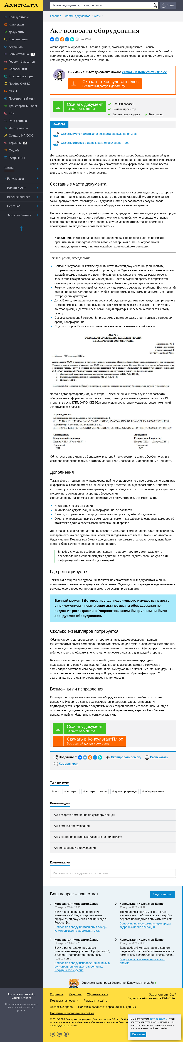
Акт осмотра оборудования (72, 825)
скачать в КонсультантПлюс (144, 72)
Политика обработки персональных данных (107, 1006)
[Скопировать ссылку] (77, 39)
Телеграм (52, 1034)
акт (57, 791)
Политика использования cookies (72, 1013)
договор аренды (126, 791)
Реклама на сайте (95, 1000)
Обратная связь (97, 994)
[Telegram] (57, 39)
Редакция (75, 994)
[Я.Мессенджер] (72, 39)
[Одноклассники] (62, 39)
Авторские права (61, 1006)
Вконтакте (59, 1034)
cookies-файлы (158, 1018)
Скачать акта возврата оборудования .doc (99, 133)
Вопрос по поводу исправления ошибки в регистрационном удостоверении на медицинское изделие (82, 966)
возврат (72, 791)
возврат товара (96, 791)
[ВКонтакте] (52, 39)
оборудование (154, 791)
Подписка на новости (64, 1000)
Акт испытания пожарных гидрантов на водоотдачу (88, 836)
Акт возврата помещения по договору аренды (84, 814)
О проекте (56, 994)
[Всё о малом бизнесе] (21, 5)
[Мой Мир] (67, 39)
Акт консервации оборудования (75, 847)
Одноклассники (66, 1034)
